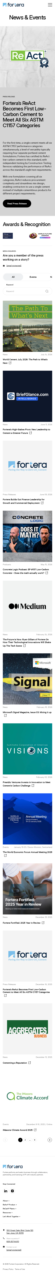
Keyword (9, 285)
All (13, 276)
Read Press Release (17, 203)
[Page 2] (50, 1140)
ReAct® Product (9, 1205)
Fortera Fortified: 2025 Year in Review (21, 922)
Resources (7, 1212)
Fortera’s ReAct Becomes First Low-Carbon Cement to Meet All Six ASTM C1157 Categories (26, 991)
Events (33, 276)
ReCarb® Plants (9, 1209)
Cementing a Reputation (15, 1062)
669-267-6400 (12, 1241)
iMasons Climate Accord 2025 (18, 1130)
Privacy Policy (8, 1269)
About (5, 1201)
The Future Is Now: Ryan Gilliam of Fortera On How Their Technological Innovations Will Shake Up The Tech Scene (27, 642)
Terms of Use (20, 1269)
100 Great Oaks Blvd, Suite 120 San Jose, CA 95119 (19, 1231)
